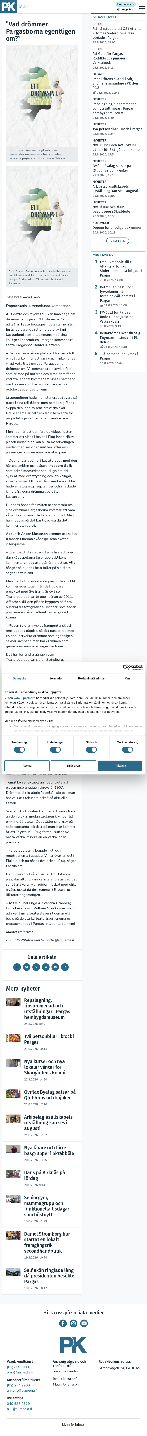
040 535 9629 (18, 1403)
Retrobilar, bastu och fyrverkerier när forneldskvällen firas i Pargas (117, 296)
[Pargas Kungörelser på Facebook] (63, 1323)
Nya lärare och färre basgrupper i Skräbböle (111, 211)
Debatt (99, 74)
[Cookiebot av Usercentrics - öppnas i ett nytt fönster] (126, 667)
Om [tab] (127, 678)
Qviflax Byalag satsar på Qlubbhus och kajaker (112, 170)
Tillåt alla (120, 765)
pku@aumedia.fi (19, 1409)
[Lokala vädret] (22, 6)
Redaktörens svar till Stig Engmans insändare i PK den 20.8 (120, 340)
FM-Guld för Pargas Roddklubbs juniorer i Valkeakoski (117, 319)
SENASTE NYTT (105, 17)
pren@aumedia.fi (20, 1372)
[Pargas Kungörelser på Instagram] (73, 1323)
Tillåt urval (74, 765)
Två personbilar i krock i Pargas (119, 358)
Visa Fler (117, 241)
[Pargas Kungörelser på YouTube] (84, 1323)
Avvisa (27, 765)
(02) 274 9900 (18, 1385)
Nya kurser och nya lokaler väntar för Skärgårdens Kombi (116, 149)
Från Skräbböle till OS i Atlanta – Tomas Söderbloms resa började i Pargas (117, 35)
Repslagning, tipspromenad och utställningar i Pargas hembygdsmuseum (115, 111)
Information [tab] (55, 678)
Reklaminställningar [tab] (91, 678)
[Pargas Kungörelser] (73, 1343)
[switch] (55, 750)
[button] (125, 9)
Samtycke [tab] (19, 678)
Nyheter (99, 99)
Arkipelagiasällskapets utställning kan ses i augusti (115, 191)
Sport (98, 24)
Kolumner (101, 223)
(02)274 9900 (18, 1367)
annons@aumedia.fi (22, 1390)
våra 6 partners (24, 698)
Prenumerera (125, 4)
